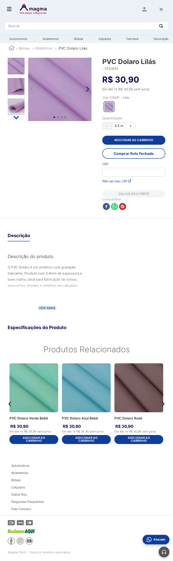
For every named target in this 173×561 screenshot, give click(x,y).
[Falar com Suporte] (164, 552)
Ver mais (47, 308)
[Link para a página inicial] (11, 48)
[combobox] (86, 26)
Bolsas (24, 48)
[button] (109, 106)
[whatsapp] (114, 207)
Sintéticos (43, 48)
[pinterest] (122, 207)
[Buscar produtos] (162, 26)
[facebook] (106, 207)
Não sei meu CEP (114, 181)
